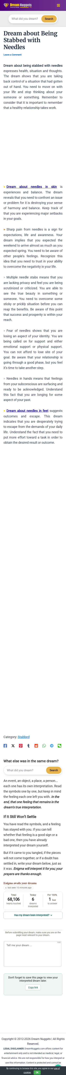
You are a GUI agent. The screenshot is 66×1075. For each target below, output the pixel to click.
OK (37, 1072)
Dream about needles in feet (27, 411)
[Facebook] (5, 746)
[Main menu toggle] (58, 5)
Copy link (33, 987)
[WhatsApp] (44, 746)
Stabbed (24, 737)
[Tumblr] (28, 746)
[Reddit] (36, 746)
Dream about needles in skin (32, 187)
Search (49, 18)
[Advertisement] (33, 149)
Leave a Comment (12, 54)
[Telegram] (52, 746)
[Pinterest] (21, 746)
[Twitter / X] (13, 746)
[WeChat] (59, 746)
